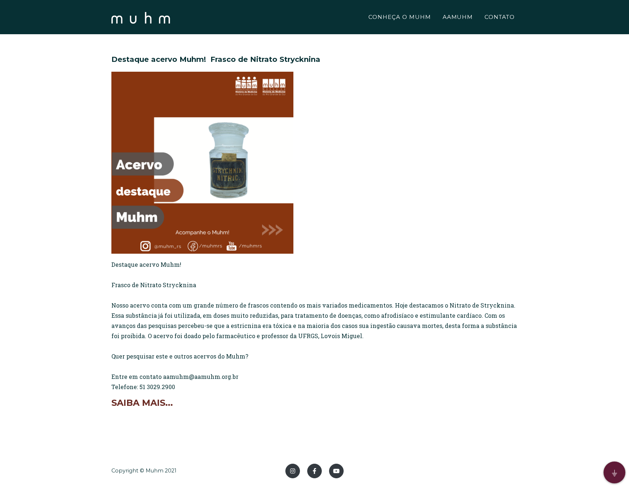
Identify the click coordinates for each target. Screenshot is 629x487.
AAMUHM (458, 16)
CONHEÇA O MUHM (399, 16)
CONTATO (499, 16)
